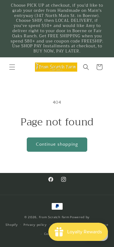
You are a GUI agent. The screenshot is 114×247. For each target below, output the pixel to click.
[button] (12, 67)
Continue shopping (57, 144)
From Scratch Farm (54, 217)
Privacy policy (35, 225)
